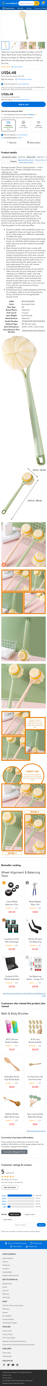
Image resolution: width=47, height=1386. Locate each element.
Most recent (14, 1214)
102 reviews (18, 67)
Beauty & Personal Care (26, 160)
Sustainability (7, 1272)
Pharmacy (6, 1309)
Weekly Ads (33, 1246)
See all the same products (36, 1131)
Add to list (12, 142)
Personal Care (39, 160)
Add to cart (24, 104)
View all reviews (10, 1187)
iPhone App (7, 1353)
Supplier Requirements (11, 1275)
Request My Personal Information (14, 1341)
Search (41, 1225)
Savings (28, 8)
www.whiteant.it (23, 84)
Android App (7, 1356)
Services (20, 8)
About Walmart (8, 1258)
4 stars (4, 1198)
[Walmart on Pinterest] (17, 1365)
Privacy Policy (8, 1334)
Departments (9, 8)
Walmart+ (6, 1294)
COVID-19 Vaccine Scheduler (13, 1305)
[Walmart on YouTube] (13, 1365)
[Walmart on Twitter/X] (8, 1365)
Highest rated (29, 1214)
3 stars (4, 1201)
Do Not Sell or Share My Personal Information (19, 1344)
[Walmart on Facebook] (4, 1365)
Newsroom (6, 1265)
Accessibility (7, 1316)
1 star (4, 1207)
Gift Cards (6, 1297)
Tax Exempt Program (10, 1323)
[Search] (36, 3)
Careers (5, 1262)
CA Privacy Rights (9, 1338)
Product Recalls (8, 1319)
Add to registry (35, 142)
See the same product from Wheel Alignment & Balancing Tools (24, 994)
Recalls (5, 1312)
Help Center (37, 1243)
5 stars (4, 1195)
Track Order (17, 1246)
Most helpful (7, 1219)
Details (20, 138)
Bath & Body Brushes (26, 162)
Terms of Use (7, 1331)
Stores (5, 1287)
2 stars (4, 1204)
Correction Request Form (14, 1151)
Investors (6, 1268)
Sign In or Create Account (17, 1243)
